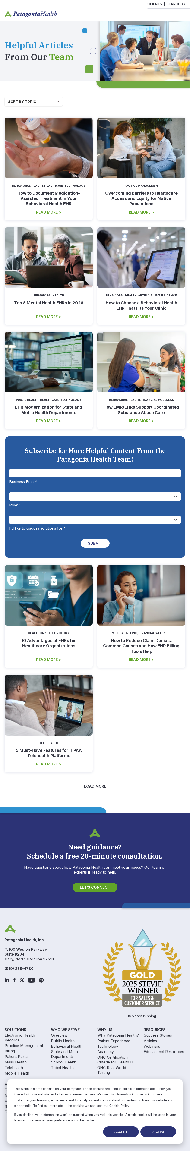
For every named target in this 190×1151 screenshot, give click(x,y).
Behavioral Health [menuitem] (66, 1046)
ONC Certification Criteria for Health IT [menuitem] (115, 1059)
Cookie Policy (119, 1105)
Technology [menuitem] (107, 1046)
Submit (95, 543)
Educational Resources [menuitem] (164, 1051)
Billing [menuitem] (10, 1051)
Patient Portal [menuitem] (16, 1056)
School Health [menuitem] (63, 1062)
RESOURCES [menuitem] (154, 1029)
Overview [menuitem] (59, 1035)
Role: (14, 505)
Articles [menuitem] (150, 1040)
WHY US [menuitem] (104, 1029)
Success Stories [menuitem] (158, 1035)
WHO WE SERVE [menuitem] (65, 1029)
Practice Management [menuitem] (24, 1045)
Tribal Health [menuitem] (62, 1067)
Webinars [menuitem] (152, 1046)
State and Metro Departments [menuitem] (65, 1054)
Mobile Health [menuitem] (17, 1073)
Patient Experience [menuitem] (113, 1040)
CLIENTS (154, 4)
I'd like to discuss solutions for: (37, 528)
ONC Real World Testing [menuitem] (111, 1070)
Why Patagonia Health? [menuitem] (118, 1035)
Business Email (23, 481)
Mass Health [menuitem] (16, 1062)
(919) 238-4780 (19, 968)
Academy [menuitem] (105, 1051)
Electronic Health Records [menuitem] (20, 1037)
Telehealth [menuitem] (14, 1067)
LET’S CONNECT (95, 887)
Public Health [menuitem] (63, 1040)
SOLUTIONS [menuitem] (15, 1029)
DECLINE (158, 1132)
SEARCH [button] (173, 4)
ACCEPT (120, 1132)
